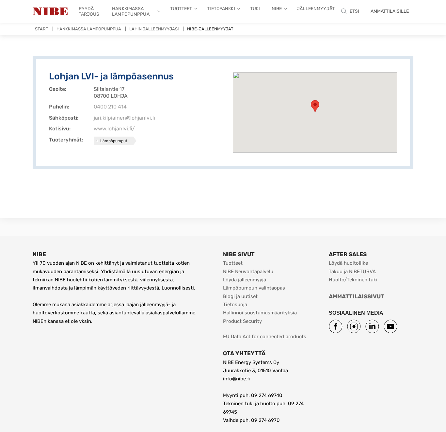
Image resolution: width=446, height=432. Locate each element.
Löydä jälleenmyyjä (244, 280)
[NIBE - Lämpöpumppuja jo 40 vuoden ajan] (50, 12)
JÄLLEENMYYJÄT (316, 8)
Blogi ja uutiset (240, 296)
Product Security (242, 321)
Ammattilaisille (390, 11)
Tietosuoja (235, 304)
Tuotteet (233, 263)
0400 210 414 (110, 107)
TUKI (255, 8)
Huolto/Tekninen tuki (353, 280)
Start (41, 28)
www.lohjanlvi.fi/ (114, 128)
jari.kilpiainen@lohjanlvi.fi (124, 118)
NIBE (277, 8)
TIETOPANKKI (221, 8)
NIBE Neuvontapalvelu (248, 271)
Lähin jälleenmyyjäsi (154, 28)
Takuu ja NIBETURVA (352, 271)
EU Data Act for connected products (264, 337)
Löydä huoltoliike (348, 263)
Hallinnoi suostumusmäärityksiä (260, 313)
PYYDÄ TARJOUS (89, 11)
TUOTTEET (181, 8)
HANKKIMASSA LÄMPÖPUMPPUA (131, 11)
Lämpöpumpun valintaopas (254, 288)
